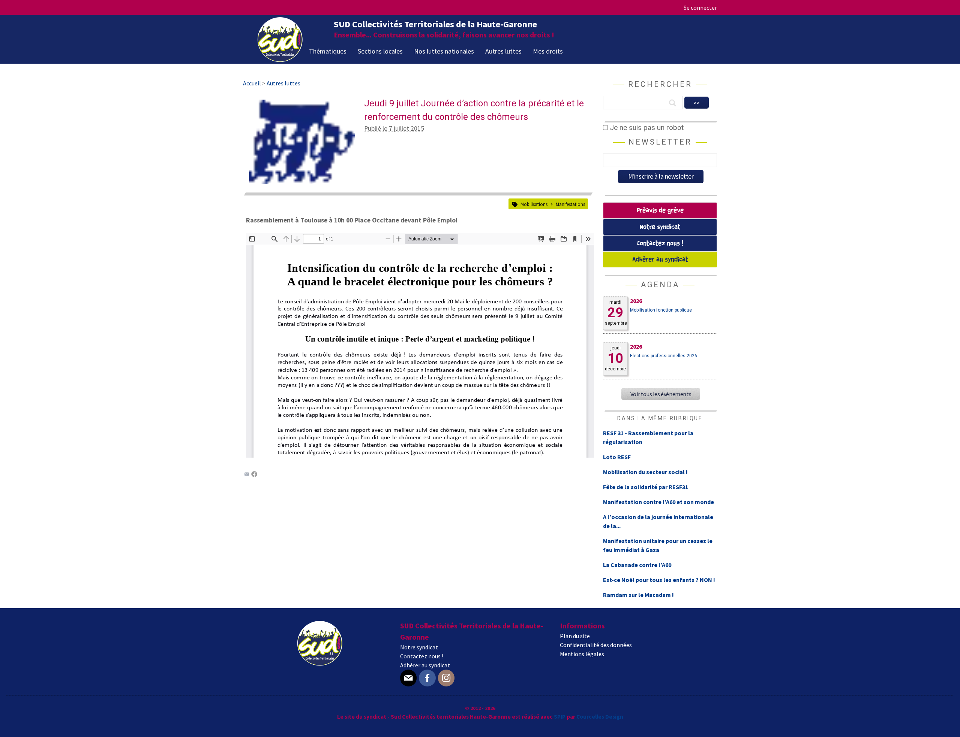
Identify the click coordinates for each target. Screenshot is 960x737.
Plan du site (575, 636)
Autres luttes (503, 51)
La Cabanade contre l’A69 (637, 564)
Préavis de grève (660, 210)
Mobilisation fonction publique (661, 310)
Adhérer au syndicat (660, 259)
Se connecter (700, 7)
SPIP (560, 716)
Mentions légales (582, 654)
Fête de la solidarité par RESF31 (645, 487)
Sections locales (380, 51)
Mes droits (548, 51)
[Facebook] (254, 475)
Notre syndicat (660, 227)
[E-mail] (408, 678)
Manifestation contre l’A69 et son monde (658, 502)
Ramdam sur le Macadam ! (638, 594)
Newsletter (660, 141)
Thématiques (327, 51)
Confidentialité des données (596, 645)
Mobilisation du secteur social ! (645, 472)
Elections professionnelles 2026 (663, 355)
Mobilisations (534, 204)
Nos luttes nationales (444, 51)
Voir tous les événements (660, 394)
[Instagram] (446, 678)
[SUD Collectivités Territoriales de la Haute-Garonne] (280, 59)
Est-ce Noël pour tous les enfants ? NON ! (659, 579)
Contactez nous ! (660, 243)
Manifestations (570, 204)
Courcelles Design (599, 716)
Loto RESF (617, 457)
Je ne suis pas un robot (646, 127)
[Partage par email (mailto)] (247, 475)
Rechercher (660, 84)
